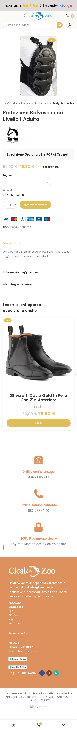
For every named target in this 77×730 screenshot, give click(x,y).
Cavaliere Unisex (19, 103)
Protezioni (41, 103)
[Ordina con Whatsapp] (38, 460)
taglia (7, 175)
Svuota (9, 190)
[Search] (60, 25)
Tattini (38, 406)
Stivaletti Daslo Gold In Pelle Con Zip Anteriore (38, 398)
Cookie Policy (19, 667)
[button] (38, 6)
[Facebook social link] (42, 673)
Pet (10, 610)
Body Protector (63, 103)
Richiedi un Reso (19, 632)
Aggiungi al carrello (35, 204)
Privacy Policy (19, 659)
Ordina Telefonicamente (38, 505)
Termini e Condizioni (21, 646)
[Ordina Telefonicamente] (38, 493)
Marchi (12, 619)
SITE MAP (14, 623)
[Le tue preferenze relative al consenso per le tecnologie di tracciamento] (3, 547)
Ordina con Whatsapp (38, 472)
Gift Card (14, 615)
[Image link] (31, 571)
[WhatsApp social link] (56, 673)
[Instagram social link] (49, 673)
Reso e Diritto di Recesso (24, 651)
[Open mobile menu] (4, 16)
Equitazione (15, 606)
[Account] (70, 24)
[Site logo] (38, 15)
